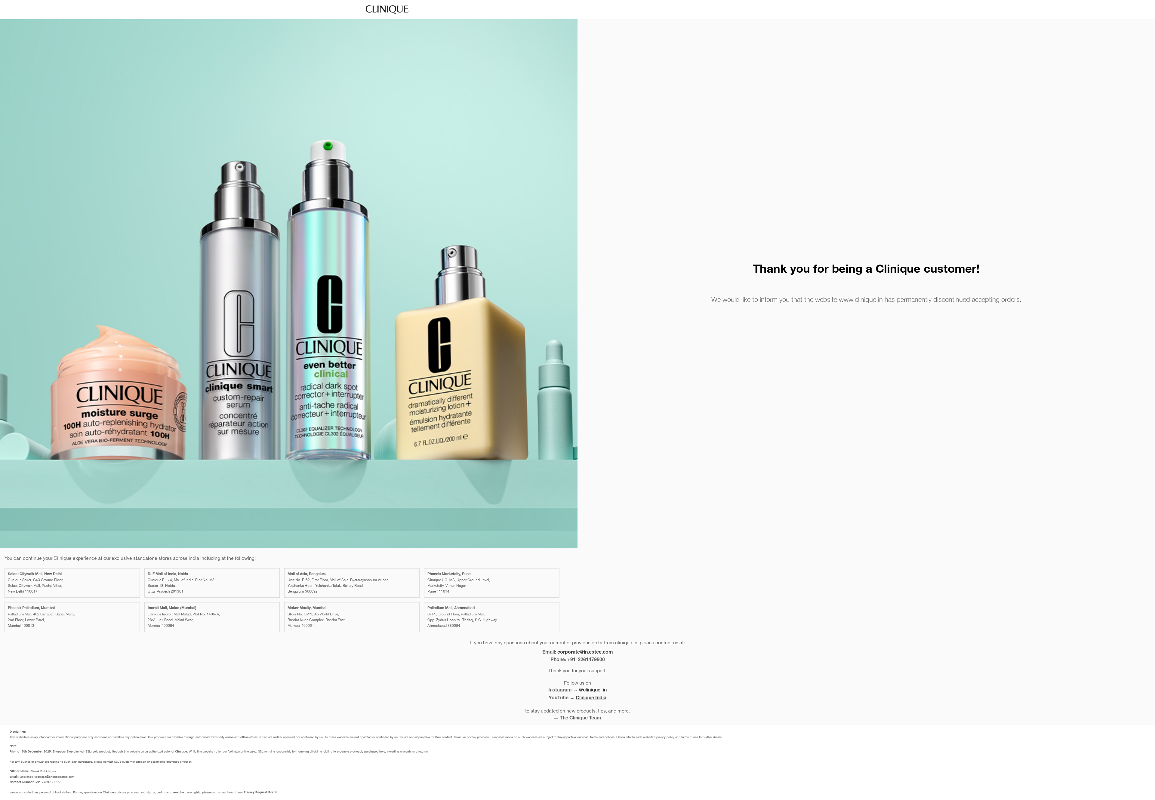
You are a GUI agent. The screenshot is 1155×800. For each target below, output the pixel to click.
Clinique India (591, 698)
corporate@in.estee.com (585, 652)
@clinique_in (593, 690)
